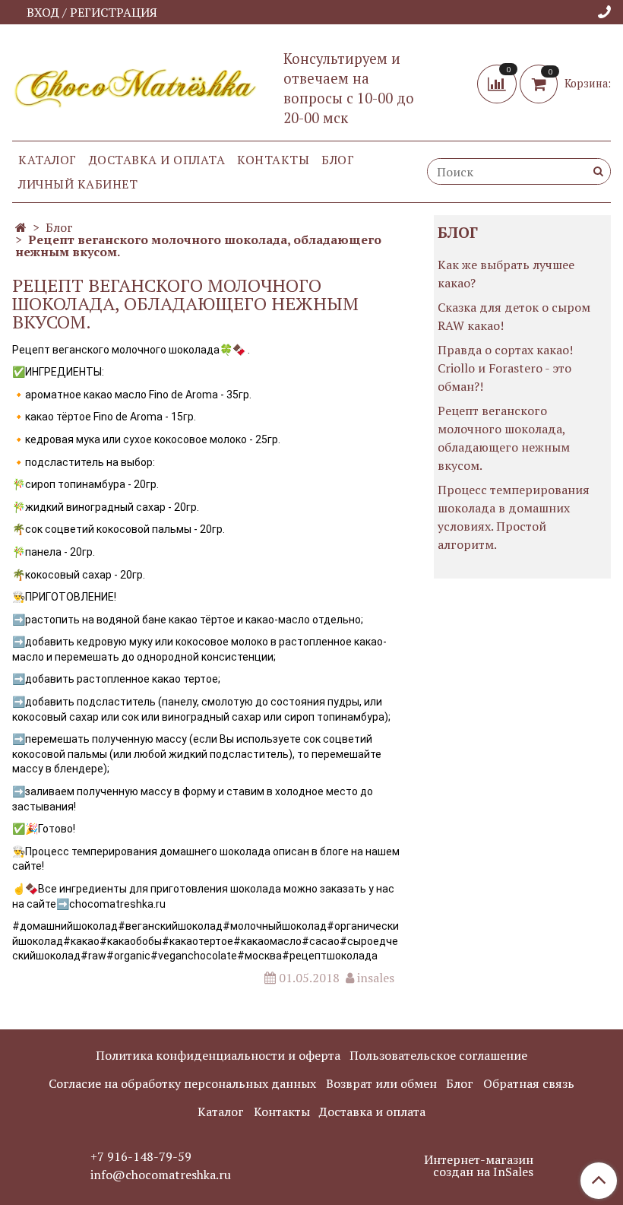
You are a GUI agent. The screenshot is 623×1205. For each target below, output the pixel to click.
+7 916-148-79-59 (140, 1156)
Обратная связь (528, 1083)
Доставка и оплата (157, 159)
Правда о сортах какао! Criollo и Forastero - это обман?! (505, 368)
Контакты (273, 159)
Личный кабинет (78, 184)
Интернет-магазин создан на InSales (478, 1165)
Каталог (47, 159)
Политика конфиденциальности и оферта (218, 1055)
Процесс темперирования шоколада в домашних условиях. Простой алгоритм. (514, 517)
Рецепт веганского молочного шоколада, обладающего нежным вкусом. (504, 438)
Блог (337, 159)
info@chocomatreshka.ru (160, 1174)
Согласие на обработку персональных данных (182, 1083)
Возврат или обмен (381, 1083)
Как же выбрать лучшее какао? (506, 273)
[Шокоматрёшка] (135, 85)
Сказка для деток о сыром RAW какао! (514, 316)
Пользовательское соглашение (438, 1055)
